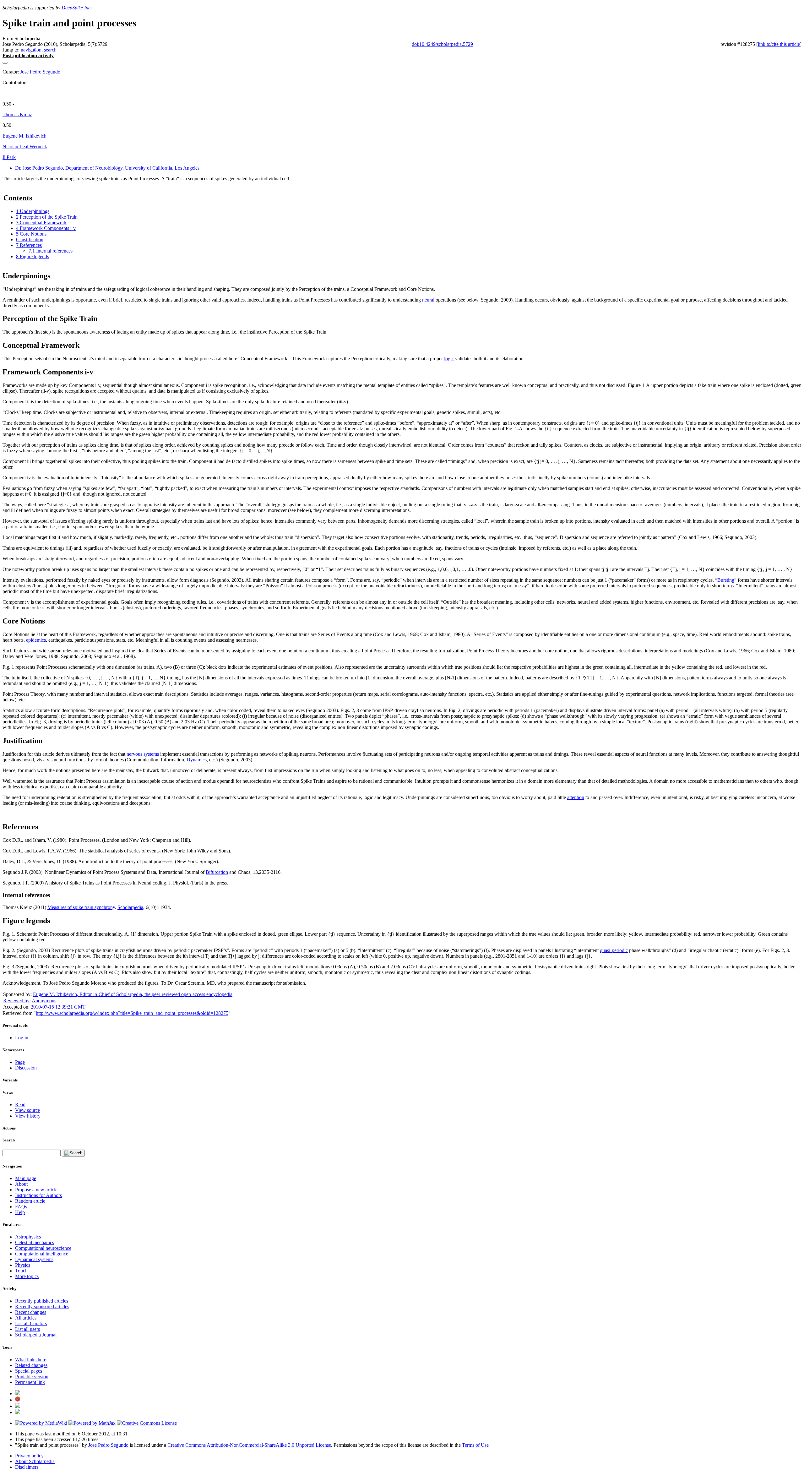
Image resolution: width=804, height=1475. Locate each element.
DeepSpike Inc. (77, 7)
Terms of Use (475, 1445)
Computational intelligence (41, 1253)
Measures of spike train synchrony (81, 907)
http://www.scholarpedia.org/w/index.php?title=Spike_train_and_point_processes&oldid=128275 (132, 1013)
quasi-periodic (614, 950)
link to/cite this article (779, 44)
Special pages (28, 1371)
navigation (31, 49)
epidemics (36, 640)
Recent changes (30, 1312)
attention (575, 797)
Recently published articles (41, 1301)
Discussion (26, 1067)
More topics (27, 1276)
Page (20, 1062)
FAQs (21, 1206)
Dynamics (197, 759)
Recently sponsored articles (42, 1306)
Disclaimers (26, 1467)
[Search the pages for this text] (73, 1153)
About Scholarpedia (35, 1461)
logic (449, 358)
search (50, 49)
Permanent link (30, 1382)
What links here (30, 1359)
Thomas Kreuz (17, 114)
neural (428, 299)
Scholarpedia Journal (36, 1334)
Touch (21, 1270)
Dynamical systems (34, 1259)
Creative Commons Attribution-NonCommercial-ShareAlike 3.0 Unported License (249, 1445)
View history (28, 1115)
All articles (25, 1317)
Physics (22, 1265)
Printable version (31, 1376)
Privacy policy (29, 1455)
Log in (21, 1037)
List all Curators (31, 1323)
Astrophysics (28, 1236)
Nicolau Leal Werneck (25, 146)
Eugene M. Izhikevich (24, 136)
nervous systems (143, 754)
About (21, 1184)
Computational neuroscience (43, 1248)
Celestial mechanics (34, 1242)
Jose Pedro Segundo (40, 71)
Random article (30, 1201)
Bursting (725, 580)
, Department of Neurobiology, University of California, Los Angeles (107, 168)
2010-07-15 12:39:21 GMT (58, 1007)
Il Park (9, 157)
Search (9, 1140)
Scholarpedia (130, 907)
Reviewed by (16, 1000)
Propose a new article (36, 1189)
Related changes (31, 1365)
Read (20, 1104)
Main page (25, 1178)
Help (20, 1212)
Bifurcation (217, 872)
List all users (27, 1329)
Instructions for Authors (38, 1195)
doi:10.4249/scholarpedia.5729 (442, 44)
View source (27, 1110)
